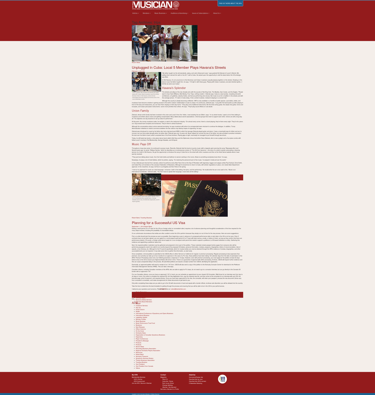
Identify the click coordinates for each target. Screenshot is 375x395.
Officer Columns (141, 329)
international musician (187, 177)
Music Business (140, 321)
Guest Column (140, 309)
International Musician (142, 315)
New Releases (140, 327)
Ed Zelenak (172, 177)
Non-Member (172, 387)
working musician (187, 295)
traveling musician (159, 295)
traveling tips (168, 295)
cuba (167, 177)
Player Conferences (142, 339)
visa (180, 295)
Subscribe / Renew (167, 381)
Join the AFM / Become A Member (142, 383)
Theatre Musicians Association (145, 360)
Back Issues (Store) (168, 383)
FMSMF (138, 304)
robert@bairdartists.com (178, 289)
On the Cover (140, 331)
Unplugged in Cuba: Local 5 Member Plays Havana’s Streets (179, 67)
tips (152, 295)
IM (144, 71)
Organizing (139, 337)
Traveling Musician (146, 218)
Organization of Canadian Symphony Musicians (150, 335)
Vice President (140, 364)
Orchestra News (141, 333)
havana (178, 177)
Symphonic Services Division (144, 358)
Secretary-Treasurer (142, 356)
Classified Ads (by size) (195, 379)
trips (195, 177)
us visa (177, 295)
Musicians (139, 325)
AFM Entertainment (139, 381)
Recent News (136, 62)
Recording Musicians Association (146, 348)
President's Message (142, 341)
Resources (139, 352)
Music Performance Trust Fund (145, 323)
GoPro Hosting (138, 379)
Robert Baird (136, 218)
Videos (138, 368)
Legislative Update (141, 317)
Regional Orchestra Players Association (148, 350)
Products (138, 343)
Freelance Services (142, 306)
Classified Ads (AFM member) (197, 381)
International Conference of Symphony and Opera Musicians (154, 313)
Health (138, 311)
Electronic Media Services (144, 300)
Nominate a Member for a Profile (169, 389)
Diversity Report (141, 298)
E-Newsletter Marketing (195, 383)
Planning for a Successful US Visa (158, 222)
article (164, 177)
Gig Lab (138, 307)
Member (165, 387)
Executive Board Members (144, 302)
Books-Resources (141, 292)
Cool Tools (139, 294)
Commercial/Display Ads (196, 377)
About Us (165, 379)
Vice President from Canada (144, 366)
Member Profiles (141, 319)
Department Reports (142, 296)
